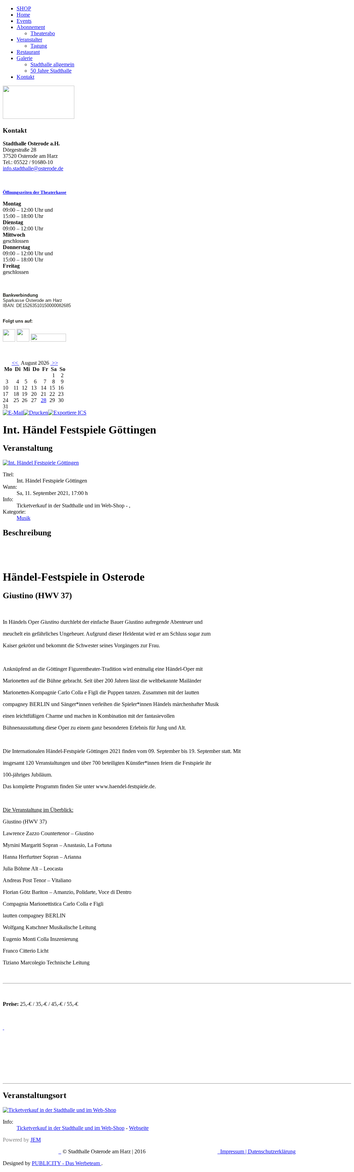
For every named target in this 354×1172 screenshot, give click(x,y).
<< (15, 363)
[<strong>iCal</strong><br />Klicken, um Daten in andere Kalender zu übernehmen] (67, 413)
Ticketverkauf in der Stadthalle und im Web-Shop (70, 1128)
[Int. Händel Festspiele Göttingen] (41, 463)
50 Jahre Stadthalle (51, 71)
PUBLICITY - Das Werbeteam (66, 1163)
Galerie (24, 58)
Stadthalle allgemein (52, 64)
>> (54, 363)
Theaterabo (42, 33)
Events (24, 21)
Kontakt (25, 77)
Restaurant (28, 52)
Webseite (139, 1128)
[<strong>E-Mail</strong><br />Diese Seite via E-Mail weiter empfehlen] (13, 413)
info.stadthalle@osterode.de (33, 168)
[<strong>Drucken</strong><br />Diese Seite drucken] (36, 413)
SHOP (24, 8)
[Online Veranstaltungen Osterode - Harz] (38, 117)
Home (23, 15)
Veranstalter (29, 39)
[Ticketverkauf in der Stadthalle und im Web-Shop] (59, 1110)
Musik (23, 518)
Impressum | (234, 1151)
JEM (35, 1140)
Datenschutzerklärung (272, 1151)
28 (43, 400)
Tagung (38, 46)
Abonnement (31, 27)
